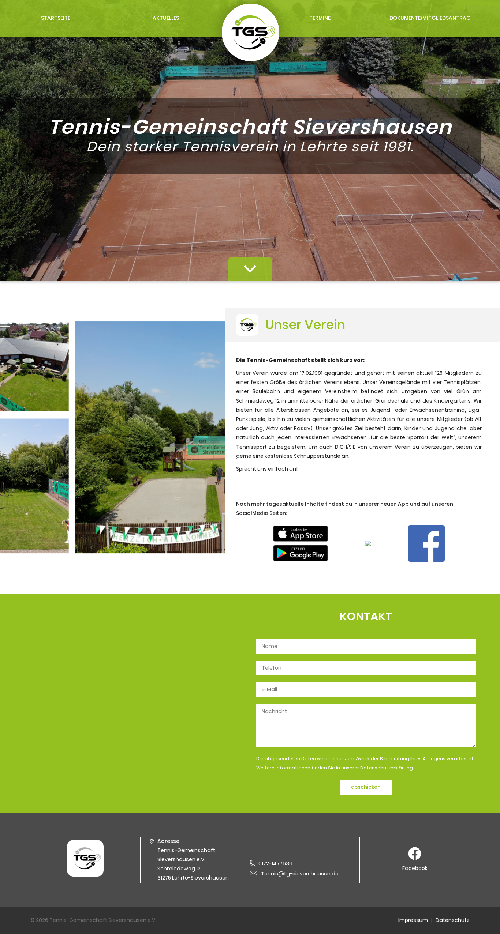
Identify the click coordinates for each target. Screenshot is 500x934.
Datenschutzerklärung (386, 768)
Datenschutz (453, 920)
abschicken (366, 787)
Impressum (413, 920)
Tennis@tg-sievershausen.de (300, 873)
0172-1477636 (275, 863)
